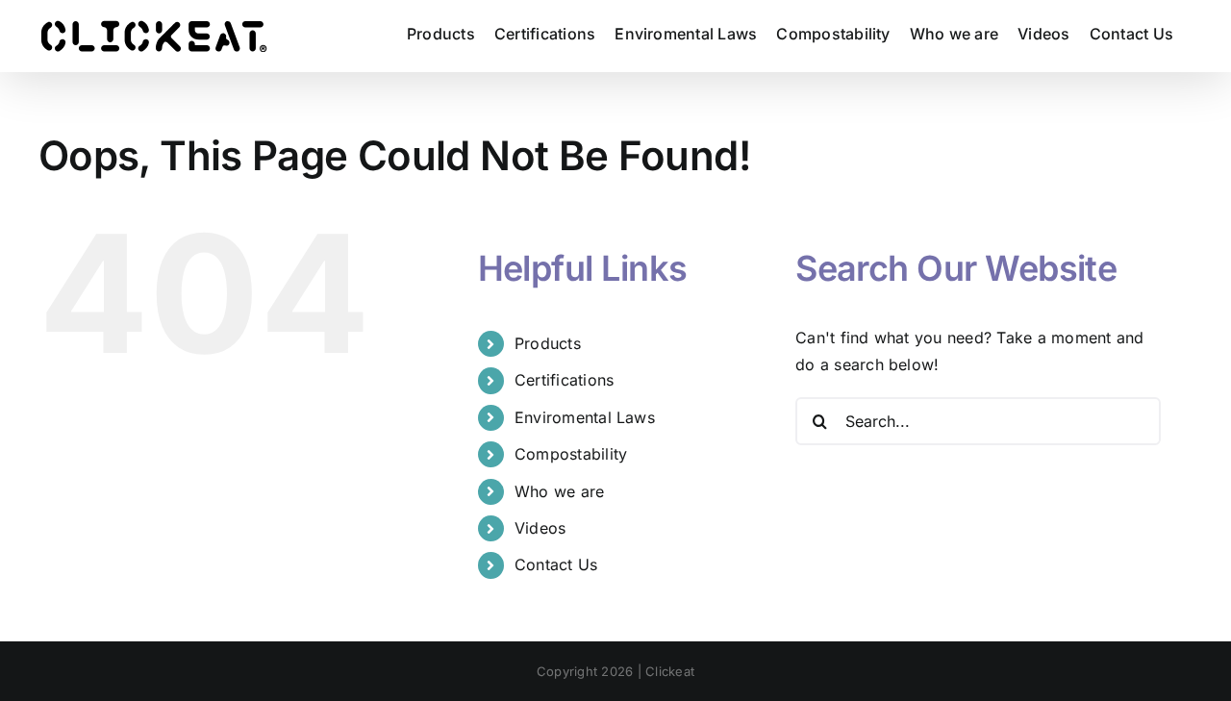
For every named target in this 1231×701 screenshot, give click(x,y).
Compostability (571, 453)
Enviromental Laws (585, 417)
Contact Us (556, 564)
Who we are (559, 491)
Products (548, 343)
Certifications (564, 379)
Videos (540, 528)
